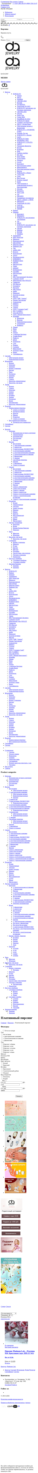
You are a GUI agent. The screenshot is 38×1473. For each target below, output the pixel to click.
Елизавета (16, 286)
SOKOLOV (17, 94)
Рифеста (16, 338)
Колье (11, 401)
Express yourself (22, 180)
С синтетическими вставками (23, 454)
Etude (19, 182)
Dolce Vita (20, 115)
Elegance (20, 160)
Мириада (16, 239)
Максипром (17, 349)
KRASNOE (17, 243)
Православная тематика (17, 408)
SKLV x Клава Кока (24, 124)
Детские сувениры (19, 555)
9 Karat (19, 113)
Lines (19, 176)
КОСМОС (20, 207)
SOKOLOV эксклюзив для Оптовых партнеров (26, 109)
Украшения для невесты (25, 198)
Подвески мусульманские (22, 422)
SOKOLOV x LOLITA (25, 142)
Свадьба (8, 356)
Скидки (7, 426)
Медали (15, 549)
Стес (14, 343)
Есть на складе (9, 1030)
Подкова (16, 970)
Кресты (15, 413)
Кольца (11, 363)
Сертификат (9, 424)
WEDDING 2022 (23, 140)
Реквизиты (12, 756)
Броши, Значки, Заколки (17, 936)
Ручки (15, 546)
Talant (15, 266)
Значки (11, 397)
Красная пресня (18, 241)
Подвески (12, 399)
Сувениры (12, 540)
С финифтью (17, 463)
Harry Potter (21, 156)
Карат (15, 352)
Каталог (7, 429)
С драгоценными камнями (22, 445)
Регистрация (9, 16)
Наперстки (16, 557)
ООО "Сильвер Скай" (20, 309)
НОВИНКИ (5, 5)
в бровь (15, 955)
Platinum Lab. (17, 246)
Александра (17, 302)
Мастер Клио (17, 264)
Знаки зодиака (18, 508)
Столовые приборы (19, 560)
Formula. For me (22, 133)
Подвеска (12, 374)
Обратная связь (14, 759)
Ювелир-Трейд (18, 244)
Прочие (15, 797)
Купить (7, 1363)
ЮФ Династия (18, 237)
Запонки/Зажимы (15, 564)
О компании (5, 1)
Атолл (15, 255)
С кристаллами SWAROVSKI (23, 449)
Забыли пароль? (10, 14)
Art (18, 194)
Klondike (16, 316)
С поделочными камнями (22, 451)
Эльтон (15, 307)
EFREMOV (17, 259)
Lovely (19, 162)
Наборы (15, 1002)
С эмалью (16, 458)
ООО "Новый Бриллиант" (22, 314)
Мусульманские (18, 515)
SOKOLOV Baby (23, 139)
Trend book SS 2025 (23, 106)
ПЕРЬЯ (19, 209)
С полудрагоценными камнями (24, 452)
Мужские (16, 535)
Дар (14, 248)
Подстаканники (18, 1004)
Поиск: (3, 40)
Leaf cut (19, 205)
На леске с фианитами (20, 923)
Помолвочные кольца (24, 322)
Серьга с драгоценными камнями (24, 499)
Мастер (15, 296)
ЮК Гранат (17, 289)
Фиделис (16, 288)
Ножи (15, 995)
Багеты (19, 171)
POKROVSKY (18, 261)
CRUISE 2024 (22, 101)
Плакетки (16, 417)
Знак (14, 945)
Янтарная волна (18, 257)
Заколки (16, 943)
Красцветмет (17, 253)
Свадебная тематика (20, 460)
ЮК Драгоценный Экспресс (23, 277)
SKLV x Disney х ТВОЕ (25, 200)
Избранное (8, 12)
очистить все (5, 1319)
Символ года (5, 7)
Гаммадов (16, 282)
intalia (15, 291)
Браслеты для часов (15, 383)
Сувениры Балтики (19, 334)
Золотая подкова (18, 295)
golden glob (17, 250)
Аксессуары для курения (21, 553)
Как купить (14, 1)
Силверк (16, 347)
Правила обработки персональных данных (15, 1402)
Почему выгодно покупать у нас (20, 763)
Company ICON (18, 279)
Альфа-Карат (17, 336)
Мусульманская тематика (17, 420)
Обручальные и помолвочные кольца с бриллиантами (25, 185)
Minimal (19, 230)
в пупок (15, 948)
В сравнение (9, 1345)
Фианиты (20, 191)
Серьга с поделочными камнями (24, 494)
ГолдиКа (16, 271)
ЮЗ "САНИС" (18, 311)
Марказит (16, 293)
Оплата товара (14, 754)
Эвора (15, 275)
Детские (16, 506)
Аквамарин (17, 235)
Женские (16, 533)
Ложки (11, 392)
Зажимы (12, 375)
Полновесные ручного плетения (24, 433)
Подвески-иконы (19, 411)
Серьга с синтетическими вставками (21, 858)
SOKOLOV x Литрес (24, 135)
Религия (8, 406)
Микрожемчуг (22, 167)
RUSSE (19, 103)
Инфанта (20, 325)
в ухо (15, 950)
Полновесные (17, 436)
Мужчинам (9, 361)
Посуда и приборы (15, 558)
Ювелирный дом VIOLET (22, 280)
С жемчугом (17, 447)
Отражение (21, 323)
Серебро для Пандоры (24, 122)
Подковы (16, 551)
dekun (15, 340)
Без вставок (17, 443)
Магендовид (17, 521)
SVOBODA (21, 104)
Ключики (20, 149)
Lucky (19, 137)
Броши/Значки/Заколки (21, 528)
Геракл (19, 95)
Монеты (16, 544)
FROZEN (20, 196)
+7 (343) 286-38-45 (18, 3)
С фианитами (17, 456)
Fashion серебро (22, 153)
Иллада (15, 252)
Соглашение (13, 761)
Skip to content (5, 81)
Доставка (12, 765)
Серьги (11, 379)
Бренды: (3, 1366)
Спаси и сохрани (19, 410)
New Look (20, 192)
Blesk (15, 329)
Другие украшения (15, 522)
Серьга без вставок (19, 488)
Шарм (15, 519)
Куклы (19, 147)
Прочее (15, 440)
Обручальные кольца (16, 358)
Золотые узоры (18, 350)
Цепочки (12, 365)
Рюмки (15, 1000)
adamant (15, 268)
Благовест (20, 164)
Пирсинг (16, 530)
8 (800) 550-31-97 (31, 3)
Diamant (15, 212)
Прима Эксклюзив (19, 300)
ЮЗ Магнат (17, 284)
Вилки (15, 991)
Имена (15, 512)
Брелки (11, 370)
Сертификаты (17, 354)
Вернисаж (20, 318)
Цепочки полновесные (21, 903)
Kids (18, 151)
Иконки (15, 510)
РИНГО (15, 304)
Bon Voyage (21, 178)
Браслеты (16, 524)
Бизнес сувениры (15, 368)
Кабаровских (17, 270)
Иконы (15, 415)
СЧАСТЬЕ (20, 174)
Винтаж (19, 320)
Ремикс (15, 345)
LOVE (15, 517)
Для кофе (16, 1007)
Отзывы (11, 757)
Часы (10, 372)
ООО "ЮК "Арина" (20, 298)
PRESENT (20, 201)
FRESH (15, 262)
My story (20, 155)
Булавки (12, 395)
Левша (15, 327)
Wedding (20, 99)
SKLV (19, 97)
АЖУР (19, 144)
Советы (20, 1)
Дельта (15, 332)
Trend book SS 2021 (23, 203)
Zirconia (19, 189)
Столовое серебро (19, 562)
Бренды (7, 92)
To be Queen (21, 158)
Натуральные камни (24, 165)
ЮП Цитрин (17, 273)
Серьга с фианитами (20, 487)
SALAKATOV (18, 313)
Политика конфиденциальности (12, 1399)
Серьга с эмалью (18, 490)
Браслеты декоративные (17, 381)
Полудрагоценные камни (25, 169)
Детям (7, 384)
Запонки (12, 367)
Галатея (15, 305)
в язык (15, 954)
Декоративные (18, 435)
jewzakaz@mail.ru (11, 1385)
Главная (3, 1023)
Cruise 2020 (21, 117)
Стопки (15, 998)
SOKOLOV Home (23, 121)
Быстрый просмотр (11, 1347)
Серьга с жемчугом (19, 492)
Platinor (15, 210)
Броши (11, 377)
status (15, 331)
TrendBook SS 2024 (23, 119)
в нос (15, 952)
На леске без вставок (20, 925)
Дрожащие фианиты (24, 146)
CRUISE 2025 (22, 112)
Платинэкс (16, 341)
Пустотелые (17, 438)
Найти (28, 40)
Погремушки (13, 402)
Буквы (15, 503)
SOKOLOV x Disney (24, 173)
